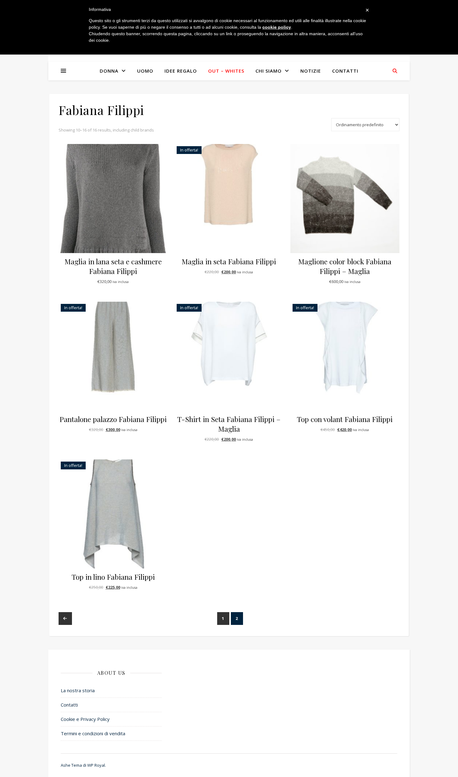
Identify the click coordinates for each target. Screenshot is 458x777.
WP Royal (96, 765)
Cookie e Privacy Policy (85, 719)
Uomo (145, 71)
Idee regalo (181, 71)
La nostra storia (78, 690)
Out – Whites (226, 71)
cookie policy (276, 27)
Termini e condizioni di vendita (93, 733)
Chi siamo (268, 71)
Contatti (345, 71)
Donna (109, 71)
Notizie (310, 71)
